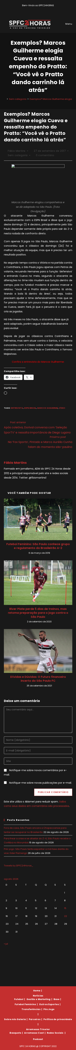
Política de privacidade (57, 1019)
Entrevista (17, 408)
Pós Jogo (48, 1009)
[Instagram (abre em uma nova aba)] (41, 9)
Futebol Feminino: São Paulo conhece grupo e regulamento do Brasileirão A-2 (38, 546)
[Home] (5, 99)
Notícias (38, 995)
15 (65, 908)
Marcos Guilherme (47, 408)
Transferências (31, 1009)
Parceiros (34, 1019)
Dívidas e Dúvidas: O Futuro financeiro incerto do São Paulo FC (38, 679)
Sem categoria (18, 155)
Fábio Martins (16, 151)
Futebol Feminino (25, 1004)
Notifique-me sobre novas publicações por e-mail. (40, 783)
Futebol (19, 999)
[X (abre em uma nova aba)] (32, 9)
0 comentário (45, 155)
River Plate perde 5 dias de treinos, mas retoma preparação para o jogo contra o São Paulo (38, 613)
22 (65, 916)
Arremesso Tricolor (38, 1029)
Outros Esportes (49, 1004)
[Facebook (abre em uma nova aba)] (36, 9)
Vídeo (62, 408)
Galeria (21, 1019)
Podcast (38, 1039)
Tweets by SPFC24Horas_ (18, 865)
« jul (6, 943)
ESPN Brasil (30, 408)
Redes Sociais (55, 1032)
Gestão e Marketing (39, 999)
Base (56, 999)
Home (36, 990)
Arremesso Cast (34, 1032)
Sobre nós (10, 1019)
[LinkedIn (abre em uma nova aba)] (44, 9)
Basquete (15, 1032)
